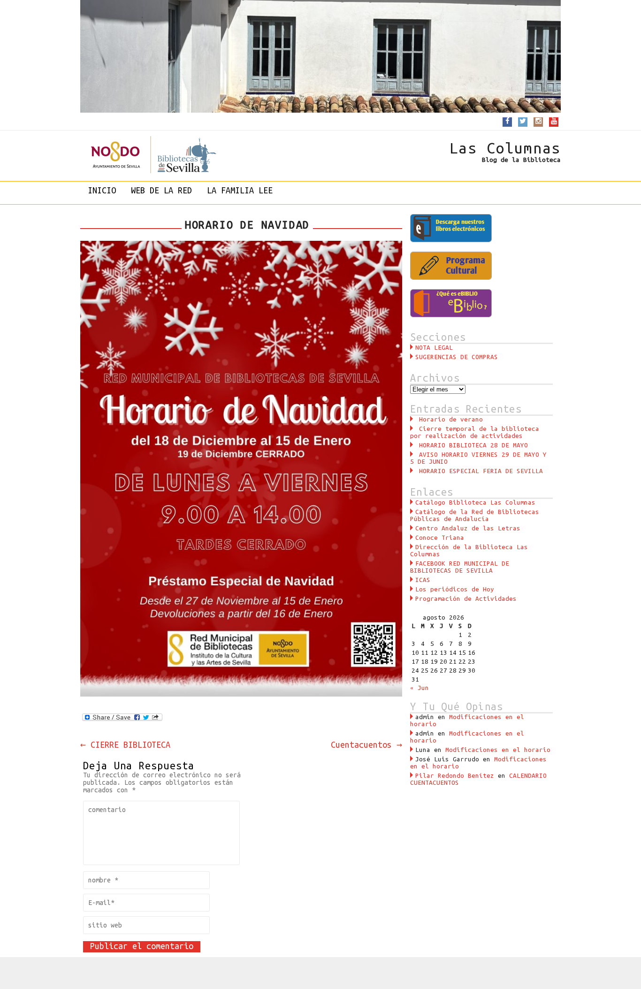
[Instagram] (538, 121)
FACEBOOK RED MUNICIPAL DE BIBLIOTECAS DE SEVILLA (459, 567)
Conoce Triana (439, 537)
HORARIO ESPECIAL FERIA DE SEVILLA (481, 471)
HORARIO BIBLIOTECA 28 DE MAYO (473, 445)
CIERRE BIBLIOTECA (125, 744)
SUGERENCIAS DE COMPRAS (456, 356)
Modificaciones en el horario (497, 749)
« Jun (419, 687)
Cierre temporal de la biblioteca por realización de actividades (474, 432)
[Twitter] (522, 121)
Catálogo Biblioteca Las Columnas (475, 502)
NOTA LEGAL (434, 347)
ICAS (422, 579)
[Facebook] (507, 121)
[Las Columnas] (143, 154)
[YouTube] (554, 121)
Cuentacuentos (366, 744)
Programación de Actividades (466, 598)
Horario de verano (451, 419)
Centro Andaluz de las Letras (467, 528)
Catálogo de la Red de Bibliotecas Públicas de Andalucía (474, 515)
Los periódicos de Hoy (454, 589)
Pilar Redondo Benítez (454, 775)
